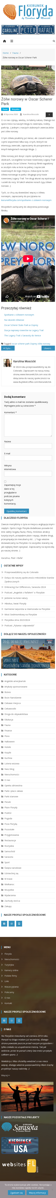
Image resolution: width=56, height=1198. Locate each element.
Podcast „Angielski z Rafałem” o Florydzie (24, 592)
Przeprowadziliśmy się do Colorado (21, 572)
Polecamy (9, 992)
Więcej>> (5, 1075)
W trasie (8, 878)
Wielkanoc (9, 884)
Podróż (7, 813)
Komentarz (10, 412)
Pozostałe (9, 829)
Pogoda (8, 818)
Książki (7, 752)
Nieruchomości (11, 774)
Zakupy (7, 906)
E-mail (7, 453)
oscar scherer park (21, 343)
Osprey (33, 343)
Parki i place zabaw (13, 791)
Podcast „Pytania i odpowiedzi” (19, 625)
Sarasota (8, 856)
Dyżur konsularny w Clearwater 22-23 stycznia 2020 (10, 348)
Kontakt (8, 1003)
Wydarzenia (10, 895)
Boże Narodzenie (12, 697)
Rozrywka (9, 845)
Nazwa (7, 441)
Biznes (7, 692)
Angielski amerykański (15, 681)
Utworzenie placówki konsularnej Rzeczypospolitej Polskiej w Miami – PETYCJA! (49, 348)
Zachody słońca (12, 900)
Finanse (8, 730)
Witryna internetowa (10, 467)
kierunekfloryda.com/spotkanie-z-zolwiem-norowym (26, 200)
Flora (6, 736)
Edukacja (8, 719)
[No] (52, 1189)
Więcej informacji (37, 1192)
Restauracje (10, 840)
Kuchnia (8, 758)
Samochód (9, 851)
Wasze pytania (11, 986)
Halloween (9, 741)
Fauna (5, 109)
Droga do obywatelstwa (16, 714)
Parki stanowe (11, 796)
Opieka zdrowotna (13, 785)
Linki (6, 981)
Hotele (7, 747)
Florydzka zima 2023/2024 (17, 620)
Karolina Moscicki (31, 114)
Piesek (7, 802)
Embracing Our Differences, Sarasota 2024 (25, 587)
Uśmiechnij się (11, 873)
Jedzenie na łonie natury (16, 598)
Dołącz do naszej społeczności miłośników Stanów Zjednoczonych (29, 579)
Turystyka (9, 964)
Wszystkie (16, 109)
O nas (7, 780)
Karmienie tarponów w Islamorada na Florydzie (27, 609)
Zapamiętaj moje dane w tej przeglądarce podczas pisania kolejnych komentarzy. (12, 494)
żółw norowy (44, 343)
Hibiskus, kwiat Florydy (15, 603)
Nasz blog (9, 769)
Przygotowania (11, 834)
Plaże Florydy (10, 807)
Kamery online (11, 970)
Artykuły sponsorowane (15, 686)
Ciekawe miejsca (12, 703)
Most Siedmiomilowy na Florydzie (20, 614)
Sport (7, 862)
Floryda (8, 953)
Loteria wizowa (11, 763)
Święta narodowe (12, 867)
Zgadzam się (16, 1192)
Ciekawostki (10, 708)
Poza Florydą (10, 824)
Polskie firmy (10, 975)
